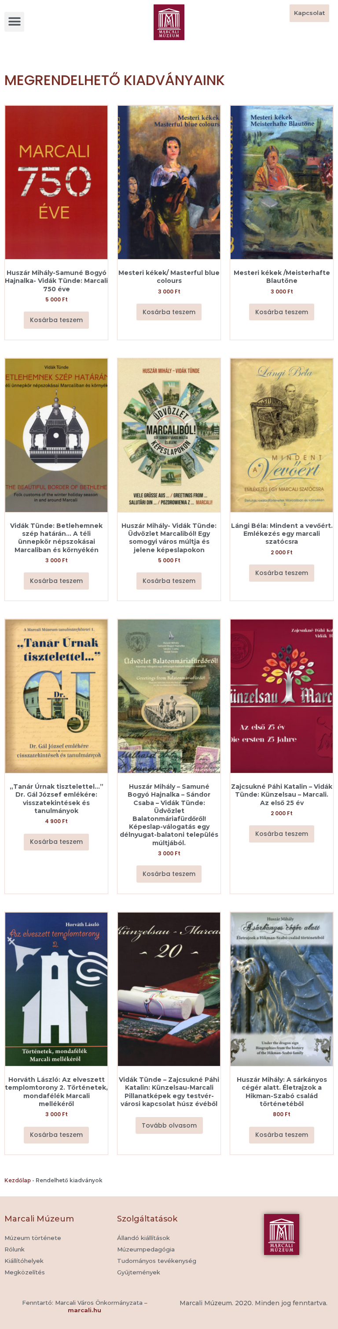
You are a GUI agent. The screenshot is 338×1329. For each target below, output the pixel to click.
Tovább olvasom (169, 1125)
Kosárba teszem (56, 320)
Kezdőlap (17, 1180)
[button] (14, 22)
